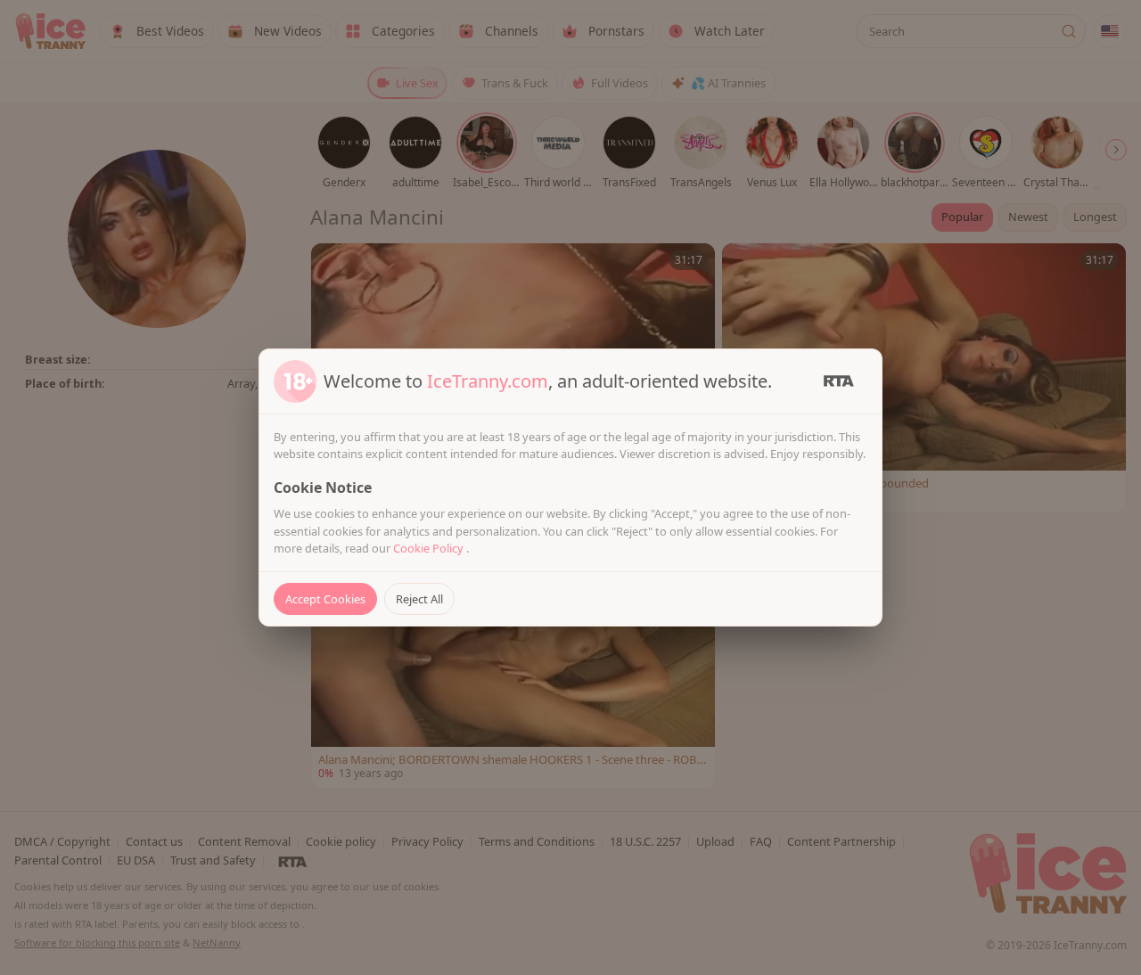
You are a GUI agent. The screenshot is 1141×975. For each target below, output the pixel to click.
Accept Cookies (325, 599)
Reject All (419, 599)
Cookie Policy (429, 548)
